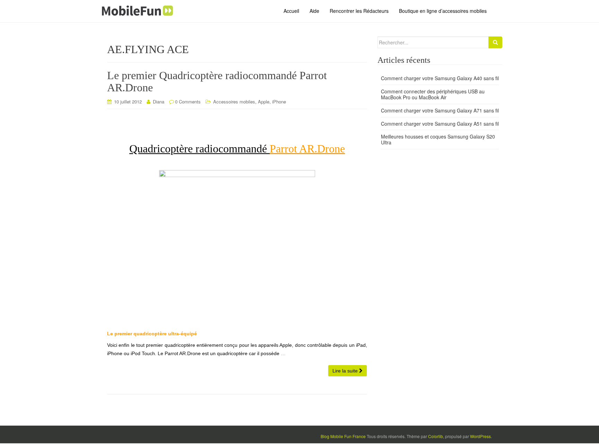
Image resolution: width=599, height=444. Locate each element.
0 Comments (188, 101)
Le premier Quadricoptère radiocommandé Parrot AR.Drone (217, 81)
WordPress (480, 436)
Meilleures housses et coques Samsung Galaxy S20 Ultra (438, 139)
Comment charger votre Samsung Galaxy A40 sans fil (440, 78)
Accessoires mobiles (234, 101)
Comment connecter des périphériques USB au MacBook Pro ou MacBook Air (433, 94)
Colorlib (435, 436)
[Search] (495, 42)
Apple (263, 101)
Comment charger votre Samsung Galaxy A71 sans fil (440, 110)
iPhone (279, 101)
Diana (158, 101)
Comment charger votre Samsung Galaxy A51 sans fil (440, 123)
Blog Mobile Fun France (343, 436)
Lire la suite (345, 371)
